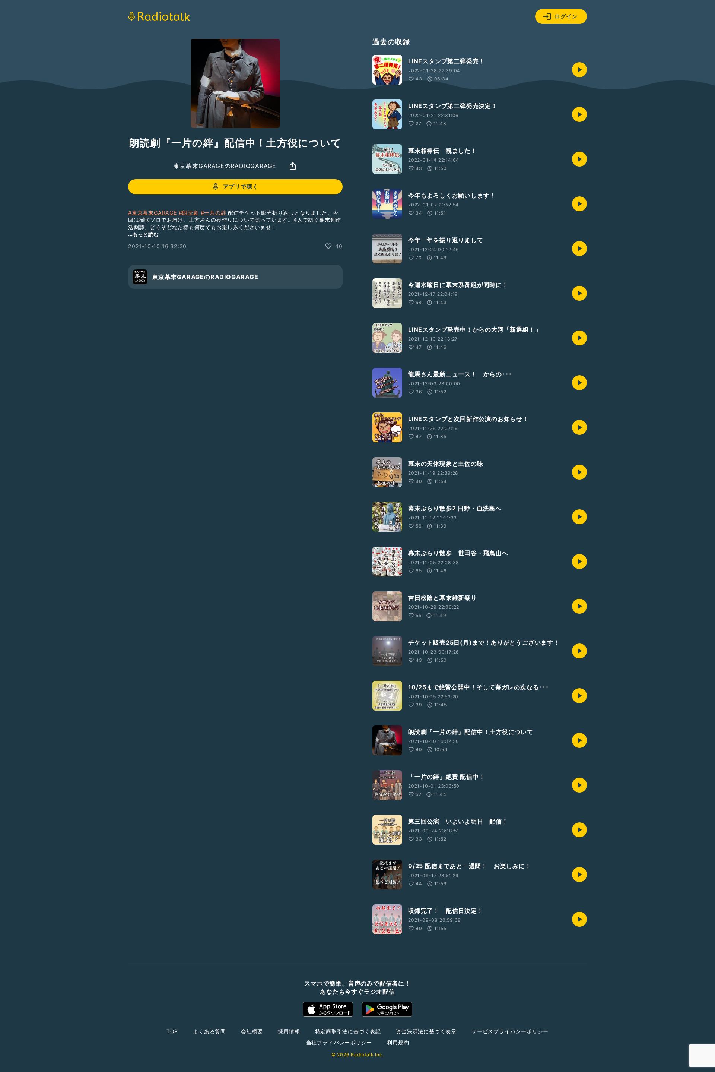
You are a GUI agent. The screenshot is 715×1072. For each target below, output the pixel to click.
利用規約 (398, 1042)
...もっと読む (143, 234)
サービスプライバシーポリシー (510, 1031)
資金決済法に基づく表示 (426, 1031)
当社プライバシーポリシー (339, 1042)
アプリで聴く (240, 186)
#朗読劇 (189, 212)
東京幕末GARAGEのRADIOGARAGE (225, 166)
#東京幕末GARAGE (152, 212)
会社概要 (252, 1031)
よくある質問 (209, 1031)
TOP (172, 1031)
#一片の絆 (213, 212)
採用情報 (289, 1031)
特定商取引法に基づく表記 (348, 1031)
